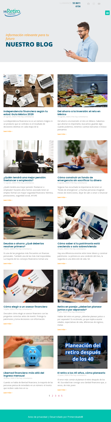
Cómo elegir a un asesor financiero (25, 306)
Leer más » (8, 131)
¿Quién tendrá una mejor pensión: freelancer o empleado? (25, 179)
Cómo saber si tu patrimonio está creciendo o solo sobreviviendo (79, 245)
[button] (107, 13)
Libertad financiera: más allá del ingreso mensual (24, 374)
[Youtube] (99, 3)
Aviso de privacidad (37, 416)
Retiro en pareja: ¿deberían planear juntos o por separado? (80, 308)
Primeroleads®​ (75, 416)
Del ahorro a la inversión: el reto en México (79, 113)
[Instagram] (93, 3)
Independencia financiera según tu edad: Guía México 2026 (26, 113)
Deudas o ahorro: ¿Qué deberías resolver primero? (24, 245)
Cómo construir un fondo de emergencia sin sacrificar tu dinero (80, 179)
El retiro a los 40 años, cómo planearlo (81, 373)
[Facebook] (88, 3)
